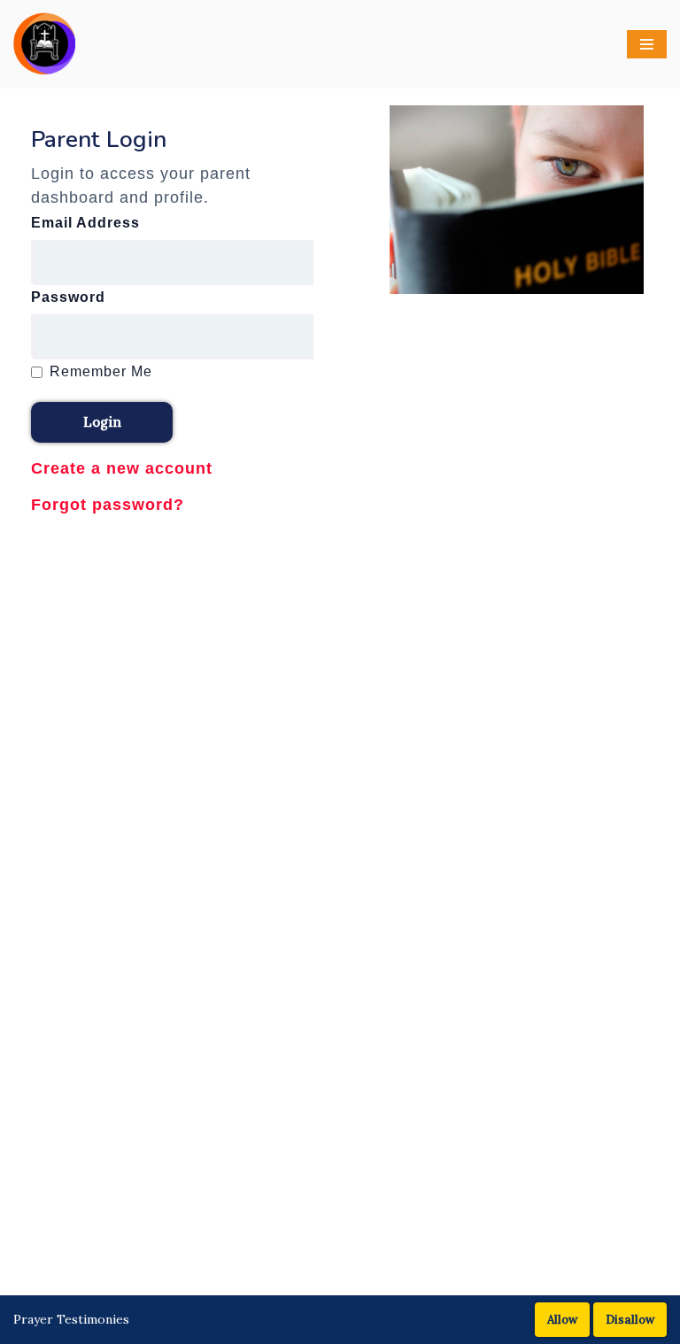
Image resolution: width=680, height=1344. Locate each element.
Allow (562, 1319)
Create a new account (121, 468)
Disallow (630, 1319)
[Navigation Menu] (647, 44)
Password (68, 297)
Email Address (85, 222)
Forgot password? (107, 505)
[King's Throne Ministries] (44, 43)
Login (102, 421)
